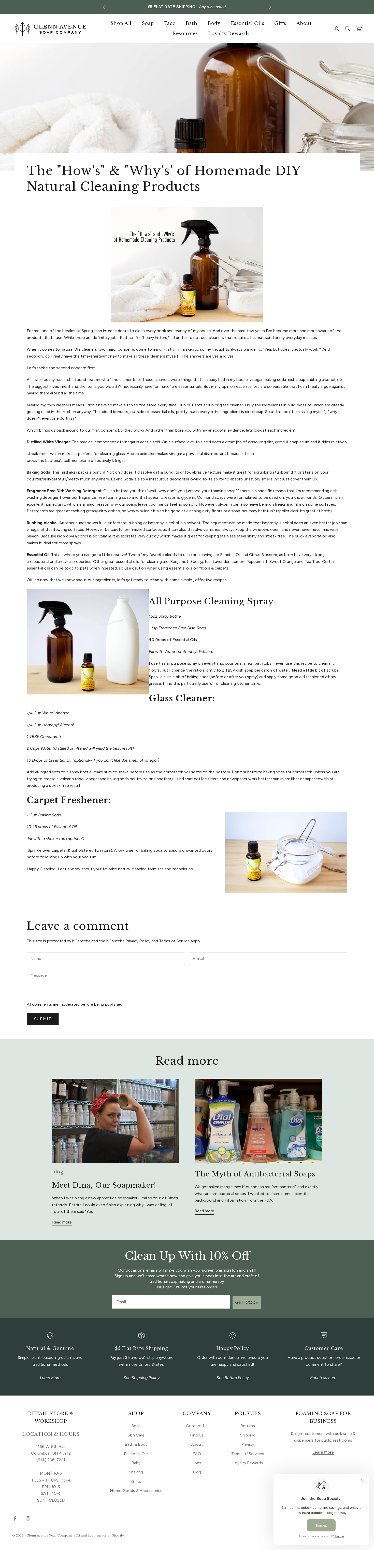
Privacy (247, 1444)
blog (57, 1172)
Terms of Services (247, 1453)
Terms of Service (174, 940)
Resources (185, 33)
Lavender (221, 561)
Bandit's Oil (230, 554)
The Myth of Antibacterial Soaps (255, 1174)
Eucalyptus (200, 561)
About (304, 23)
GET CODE (246, 1302)
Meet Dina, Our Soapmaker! (104, 1185)
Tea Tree (312, 561)
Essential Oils (247, 23)
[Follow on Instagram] (28, 1518)
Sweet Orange (282, 561)
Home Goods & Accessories (136, 1490)
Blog (197, 1472)
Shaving (136, 1472)
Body (213, 23)
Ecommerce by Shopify (106, 1535)
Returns (247, 1425)
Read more (62, 1222)
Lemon (238, 561)
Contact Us (197, 1425)
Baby (136, 1462)
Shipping (247, 1435)
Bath (191, 23)
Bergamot (179, 561)
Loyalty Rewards (229, 33)
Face (169, 23)
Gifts (280, 23)
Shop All (121, 23)
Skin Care (136, 1435)
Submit (43, 1019)
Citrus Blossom (263, 554)
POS (77, 1535)
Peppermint (256, 561)
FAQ (197, 1453)
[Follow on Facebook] (14, 1518)
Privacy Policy (137, 940)
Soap (148, 23)
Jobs (196, 1462)
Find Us (197, 1435)
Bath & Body (136, 1444)
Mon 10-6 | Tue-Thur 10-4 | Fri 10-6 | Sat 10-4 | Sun (186, 7)
